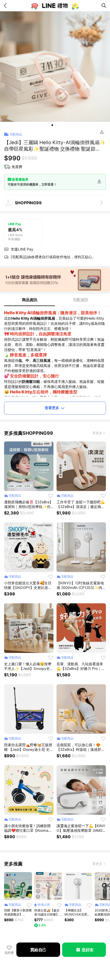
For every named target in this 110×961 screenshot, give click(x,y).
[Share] (102, 132)
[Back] (6, 6)
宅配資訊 (80, 299)
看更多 (97, 433)
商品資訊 (29, 299)
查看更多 (52, 407)
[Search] (104, 6)
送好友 (88, 949)
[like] (50, 495)
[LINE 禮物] (55, 5)
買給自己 (38, 949)
